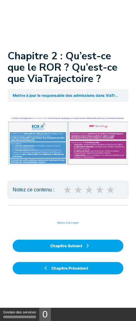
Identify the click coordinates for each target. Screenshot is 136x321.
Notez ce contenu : (33, 189)
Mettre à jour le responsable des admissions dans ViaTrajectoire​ (72, 95)
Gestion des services (19, 312)
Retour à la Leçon (68, 222)
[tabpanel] (68, 153)
